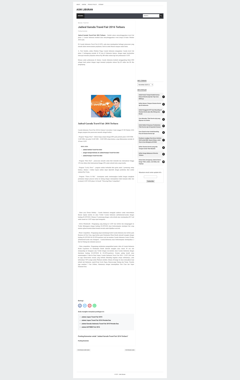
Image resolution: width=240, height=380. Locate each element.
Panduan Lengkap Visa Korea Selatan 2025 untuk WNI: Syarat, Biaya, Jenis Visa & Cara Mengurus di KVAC (150, 140)
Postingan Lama (129, 350)
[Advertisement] (106, 80)
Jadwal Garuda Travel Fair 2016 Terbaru (91, 35)
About (78, 4)
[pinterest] (90, 306)
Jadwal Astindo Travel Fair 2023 (92, 149)
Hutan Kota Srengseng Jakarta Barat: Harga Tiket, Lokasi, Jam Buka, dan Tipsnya (150, 161)
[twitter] (85, 306)
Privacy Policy (92, 4)
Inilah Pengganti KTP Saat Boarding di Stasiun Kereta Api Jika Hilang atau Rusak (150, 112)
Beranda (80, 15)
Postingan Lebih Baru (84, 350)
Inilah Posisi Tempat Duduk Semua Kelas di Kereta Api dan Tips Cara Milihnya (149, 97)
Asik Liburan (84, 9)
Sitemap (101, 4)
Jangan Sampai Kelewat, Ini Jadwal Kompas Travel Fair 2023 (101, 152)
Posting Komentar (82, 31)
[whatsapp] (94, 306)
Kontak (84, 4)
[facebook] (80, 306)
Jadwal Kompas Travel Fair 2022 (92, 155)
